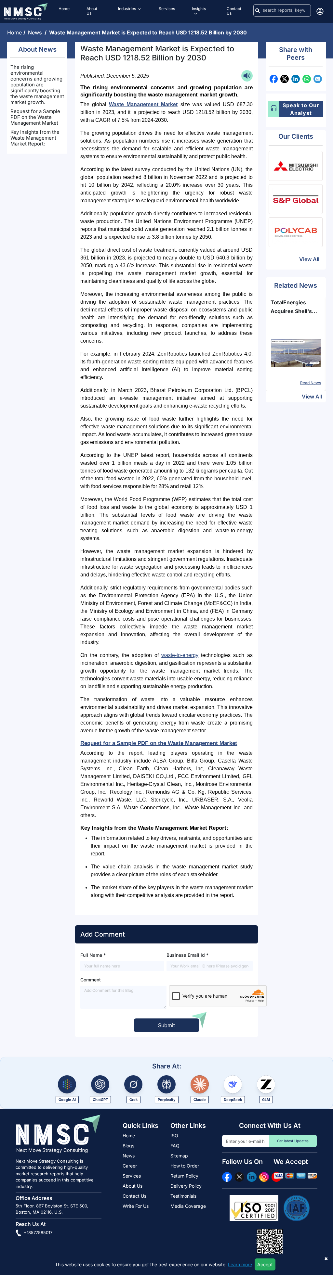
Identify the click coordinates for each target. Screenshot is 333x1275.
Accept (265, 1264)
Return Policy (184, 1176)
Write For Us (136, 1206)
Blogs (128, 1145)
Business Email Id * (187, 955)
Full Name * (93, 955)
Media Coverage (188, 1206)
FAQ (175, 1145)
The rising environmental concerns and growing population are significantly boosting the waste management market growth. (37, 84)
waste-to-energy (179, 655)
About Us (132, 1186)
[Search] (257, 10)
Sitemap (179, 1155)
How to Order (184, 1165)
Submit (166, 1025)
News (36, 32)
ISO (174, 1135)
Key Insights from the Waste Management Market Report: (35, 138)
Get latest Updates (293, 1141)
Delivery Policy (186, 1186)
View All (309, 259)
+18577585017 (37, 1232)
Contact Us (134, 1196)
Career (130, 1165)
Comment (90, 979)
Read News (315, 382)
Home (15, 32)
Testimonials (183, 1196)
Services (132, 1176)
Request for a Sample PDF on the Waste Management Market (35, 117)
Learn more (240, 1264)
